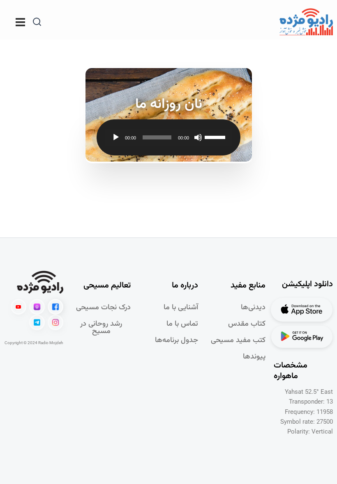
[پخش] (116, 137)
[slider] (216, 136)
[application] (168, 137)
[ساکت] (198, 137)
